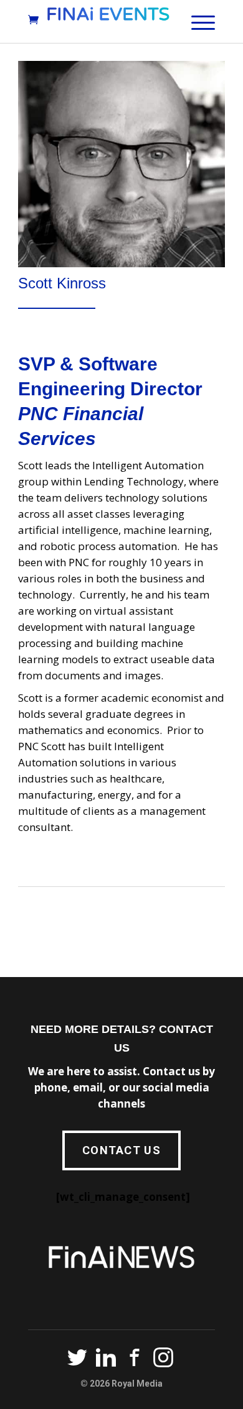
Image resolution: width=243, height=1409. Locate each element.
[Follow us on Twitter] (77, 1359)
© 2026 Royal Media (121, 1383)
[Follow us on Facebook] (135, 1359)
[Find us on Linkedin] (106, 1359)
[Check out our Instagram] (163, 1359)
